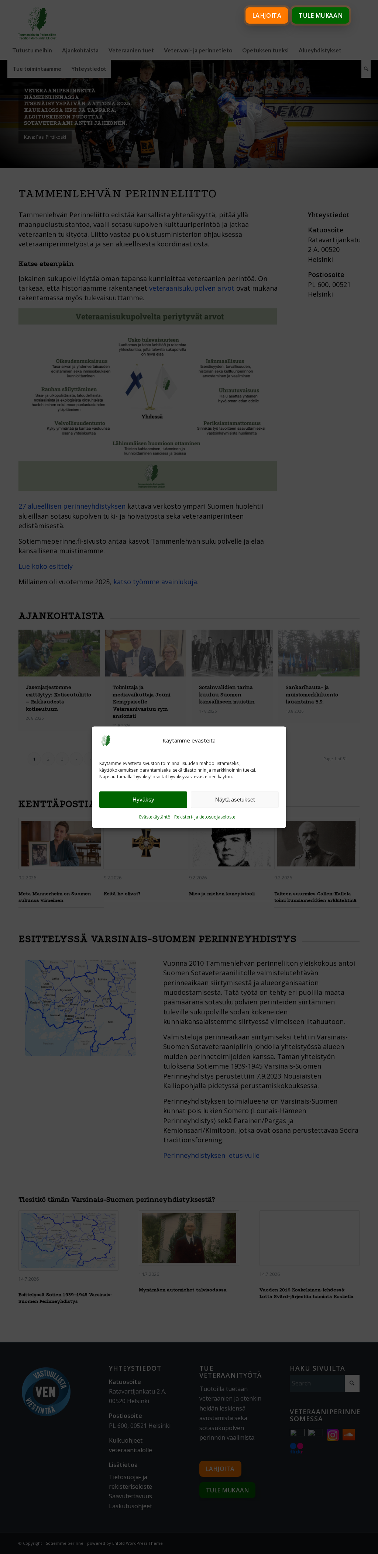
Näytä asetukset (235, 799)
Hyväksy (143, 799)
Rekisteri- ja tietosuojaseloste (205, 817)
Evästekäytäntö (155, 817)
